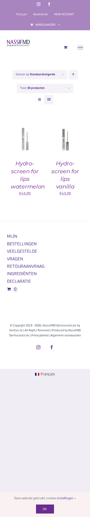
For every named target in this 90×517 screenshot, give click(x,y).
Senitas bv (16, 330)
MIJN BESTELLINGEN (22, 240)
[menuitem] (45, 374)
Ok (45, 509)
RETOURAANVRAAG (26, 267)
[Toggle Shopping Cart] (65, 47)
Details (17, 144)
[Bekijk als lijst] (48, 99)
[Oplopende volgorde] (73, 74)
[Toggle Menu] (80, 47)
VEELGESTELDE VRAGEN (22, 255)
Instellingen (65, 498)
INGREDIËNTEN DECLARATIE (22, 277)
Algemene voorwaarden (66, 335)
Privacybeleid (39, 335)
